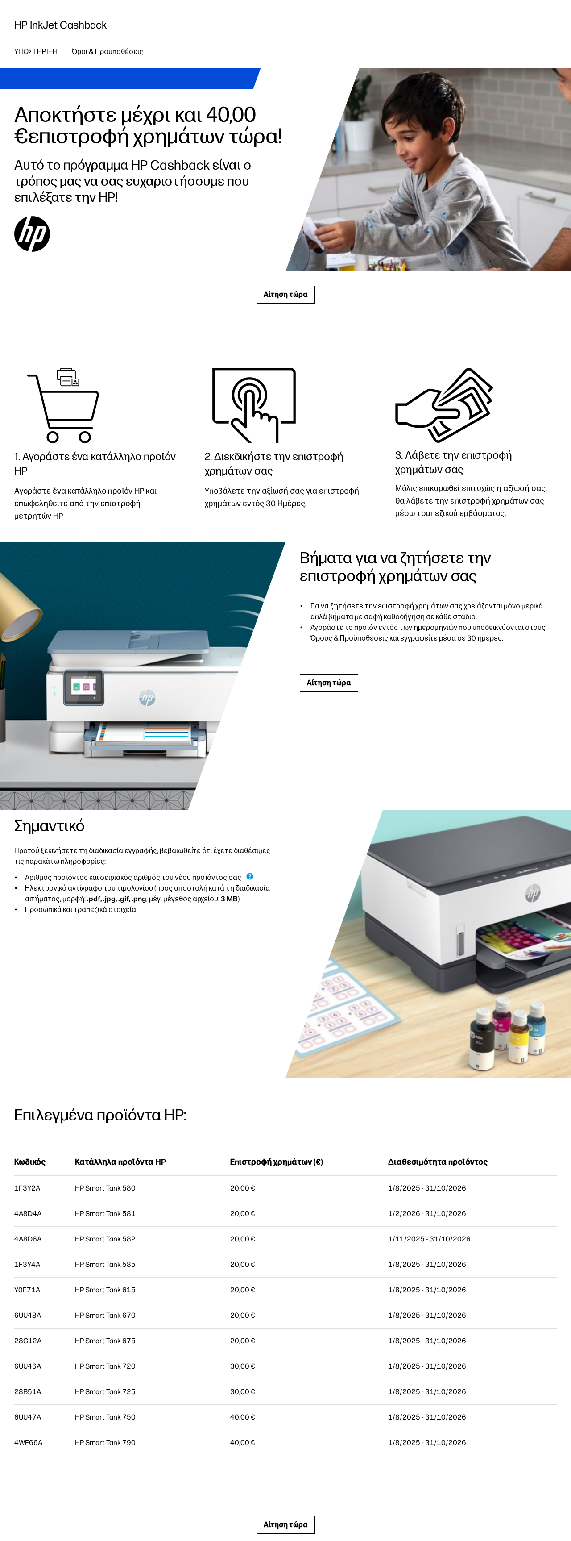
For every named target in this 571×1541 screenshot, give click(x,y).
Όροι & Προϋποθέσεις (107, 51)
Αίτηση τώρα (286, 294)
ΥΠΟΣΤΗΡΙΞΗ (36, 51)
